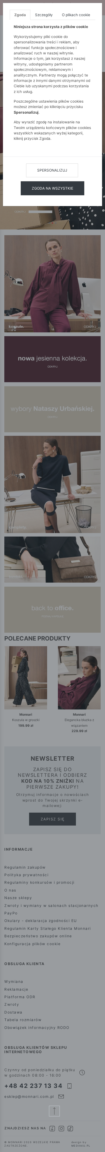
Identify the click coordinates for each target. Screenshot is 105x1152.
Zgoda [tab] (20, 15)
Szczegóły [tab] (44, 15)
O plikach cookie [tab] (76, 15)
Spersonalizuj (52, 170)
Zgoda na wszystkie (52, 188)
